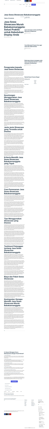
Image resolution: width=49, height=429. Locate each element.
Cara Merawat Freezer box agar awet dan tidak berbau (33, 45)
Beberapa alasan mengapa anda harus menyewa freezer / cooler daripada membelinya (33, 62)
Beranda (20, 4)
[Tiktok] (29, 1)
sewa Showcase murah (7, 388)
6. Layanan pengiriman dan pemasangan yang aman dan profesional (12, 372)
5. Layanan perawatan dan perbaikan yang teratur (10, 369)
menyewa (14, 311)
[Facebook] (25, 1)
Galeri (30, 4)
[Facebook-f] (5, 414)
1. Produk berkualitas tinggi (7, 355)
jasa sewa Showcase (7, 383)
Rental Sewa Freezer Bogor (32, 77)
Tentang (24, 4)
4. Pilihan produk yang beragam (7, 366)
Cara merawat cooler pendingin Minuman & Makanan (33, 30)
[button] (14, 355)
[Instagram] (27, 1)
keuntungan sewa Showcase (8, 386)
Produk (27, 4)
